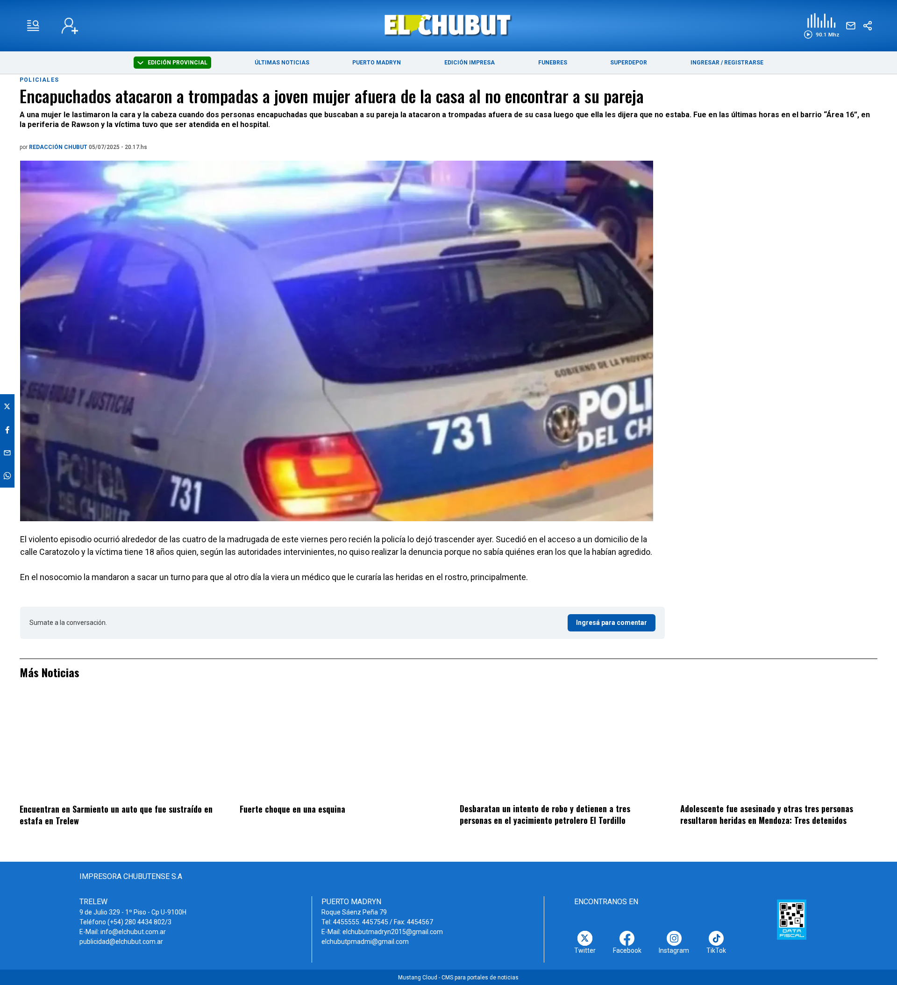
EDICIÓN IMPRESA (469, 62)
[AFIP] (791, 920)
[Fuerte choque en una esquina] (338, 747)
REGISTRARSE (743, 62)
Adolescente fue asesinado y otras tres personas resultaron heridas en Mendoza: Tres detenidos (766, 814)
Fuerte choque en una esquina (292, 809)
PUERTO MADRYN (376, 62)
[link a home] (449, 25)
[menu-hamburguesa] (33, 25)
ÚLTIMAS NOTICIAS (282, 62)
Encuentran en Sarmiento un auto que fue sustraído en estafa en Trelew (116, 815)
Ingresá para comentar (611, 622)
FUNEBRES (552, 62)
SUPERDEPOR (628, 62)
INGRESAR (705, 62)
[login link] (70, 26)
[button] (821, 26)
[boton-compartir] (868, 26)
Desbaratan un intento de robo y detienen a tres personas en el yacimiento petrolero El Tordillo (545, 814)
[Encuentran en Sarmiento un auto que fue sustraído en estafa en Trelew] (118, 747)
